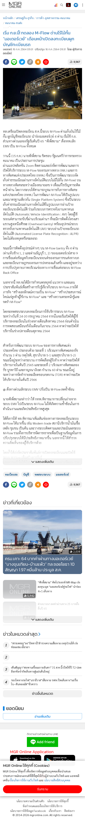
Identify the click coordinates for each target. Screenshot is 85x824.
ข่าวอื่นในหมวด (42, 693)
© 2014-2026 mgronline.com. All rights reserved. (42, 815)
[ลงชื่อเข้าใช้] (76, 5)
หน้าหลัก (8, 18)
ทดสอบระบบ (42, 474)
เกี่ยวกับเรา (55, 810)
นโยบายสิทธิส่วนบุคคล (57, 780)
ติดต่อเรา (69, 810)
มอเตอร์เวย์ (62, 474)
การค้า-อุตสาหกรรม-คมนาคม (53, 18)
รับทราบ (42, 789)
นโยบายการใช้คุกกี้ (58, 801)
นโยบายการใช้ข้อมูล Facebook (28, 810)
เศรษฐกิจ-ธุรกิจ (25, 18)
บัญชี (26, 474)
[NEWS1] (68, 5)
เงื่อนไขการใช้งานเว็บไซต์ (24, 780)
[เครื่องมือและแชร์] (83, 5)
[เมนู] (3, 5)
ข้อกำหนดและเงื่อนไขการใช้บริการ (42, 806)
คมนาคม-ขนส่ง (13, 23)
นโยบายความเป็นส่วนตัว (30, 801)
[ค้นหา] (61, 5)
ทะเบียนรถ (11, 474)
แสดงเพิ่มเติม (44, 461)
